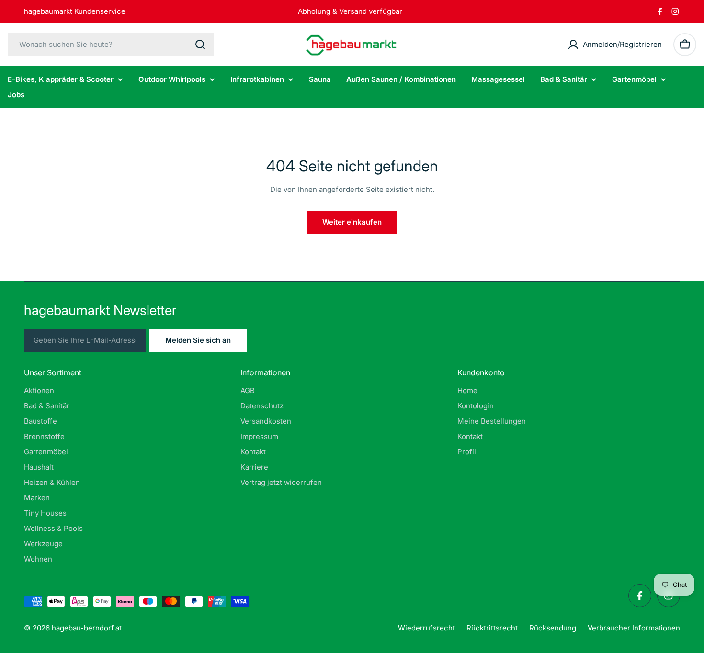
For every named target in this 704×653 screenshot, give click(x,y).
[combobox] (111, 44)
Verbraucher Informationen (634, 627)
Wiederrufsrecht (426, 627)
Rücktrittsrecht (492, 627)
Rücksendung (552, 627)
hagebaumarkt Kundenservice (74, 11)
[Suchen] (200, 44)
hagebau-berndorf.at (87, 627)
